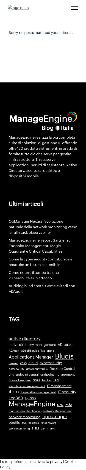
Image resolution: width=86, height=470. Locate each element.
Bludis (64, 356)
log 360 (30, 398)
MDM (60, 405)
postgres (33, 422)
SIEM (35, 428)
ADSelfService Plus (33, 350)
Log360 (16, 398)
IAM (56, 380)
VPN (52, 428)
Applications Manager (31, 356)
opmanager (54, 416)
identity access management (27, 386)
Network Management (57, 411)
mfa (68, 405)
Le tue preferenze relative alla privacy (31, 461)
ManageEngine (32, 404)
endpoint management (57, 374)
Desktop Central (62, 369)
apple (50, 350)
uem (44, 428)
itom (14, 391)
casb (23, 363)
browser (13, 363)
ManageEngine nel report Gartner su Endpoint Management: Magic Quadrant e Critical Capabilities (40, 246)
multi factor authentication (25, 411)
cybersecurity (51, 363)
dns (11, 374)
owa (24, 422)
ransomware (48, 422)
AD (60, 345)
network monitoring (25, 417)
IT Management (59, 386)
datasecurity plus (37, 369)
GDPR (36, 380)
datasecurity (16, 369)
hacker (47, 380)
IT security (67, 392)
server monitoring (19, 428)
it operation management (38, 392)
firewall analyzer (20, 380)
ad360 (69, 345)
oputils (14, 422)
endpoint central (27, 374)
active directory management (32, 345)
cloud (33, 363)
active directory (25, 338)
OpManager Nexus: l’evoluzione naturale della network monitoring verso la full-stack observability (43, 227)
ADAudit (14, 350)
